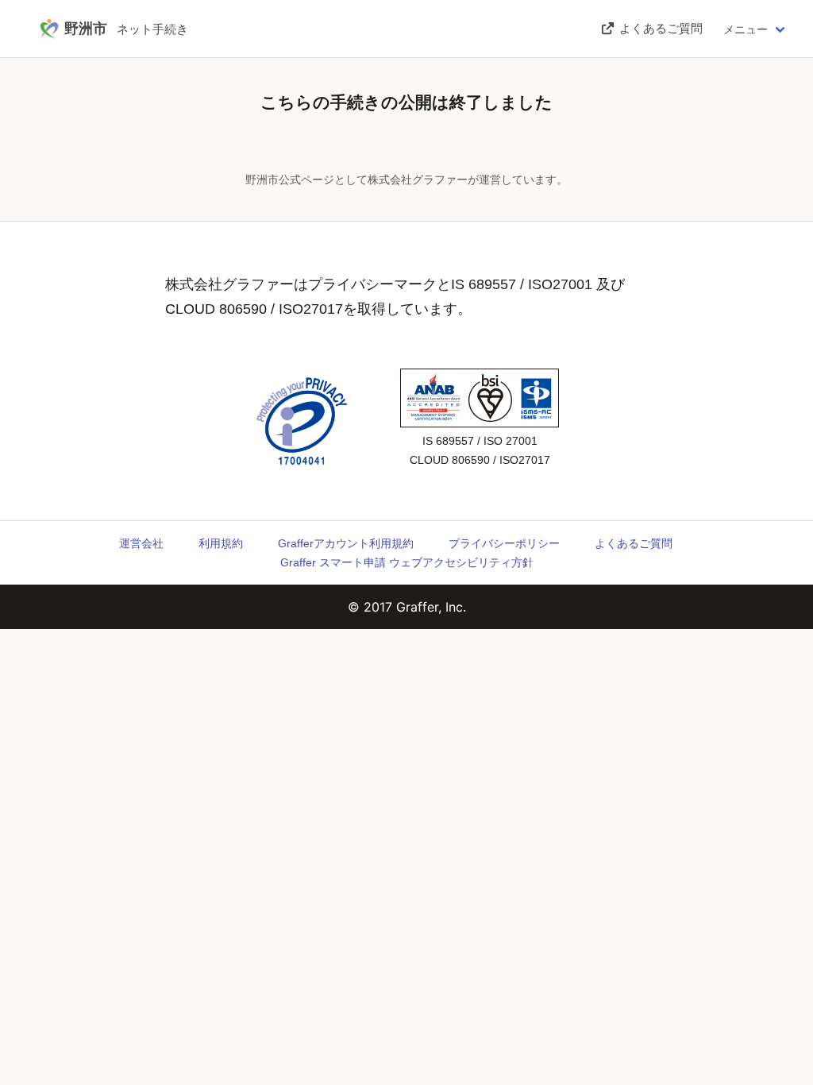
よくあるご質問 (633, 543)
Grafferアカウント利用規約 (346, 543)
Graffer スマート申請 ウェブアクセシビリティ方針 (407, 562)
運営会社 (141, 543)
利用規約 (220, 543)
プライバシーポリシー (504, 543)
